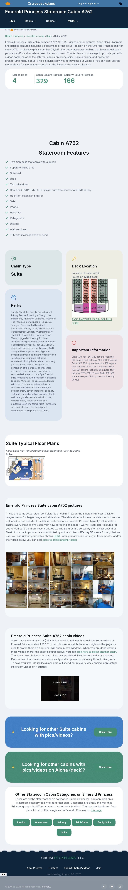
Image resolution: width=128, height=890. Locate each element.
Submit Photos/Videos (77, 868)
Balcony (61, 822)
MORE (71, 20)
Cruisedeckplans (41, 3)
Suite (49, 36)
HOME (8, 36)
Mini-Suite (82, 822)
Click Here (105, 732)
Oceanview (41, 822)
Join (98, 868)
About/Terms (34, 868)
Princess (18, 36)
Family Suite (104, 822)
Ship (12, 20)
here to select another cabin (60, 539)
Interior (21, 822)
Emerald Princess (34, 36)
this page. (96, 810)
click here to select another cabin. (97, 651)
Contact (53, 868)
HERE (57, 536)
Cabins (50, 20)
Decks (29, 20)
